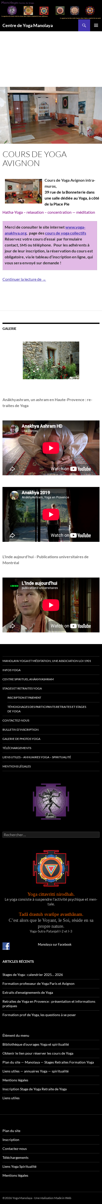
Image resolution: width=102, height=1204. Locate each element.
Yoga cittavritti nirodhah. (51, 894)
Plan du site (11, 1131)
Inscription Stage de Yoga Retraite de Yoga (34, 1089)
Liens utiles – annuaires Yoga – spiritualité (36, 757)
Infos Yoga (11, 670)
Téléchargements (16, 748)
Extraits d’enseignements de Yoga (27, 992)
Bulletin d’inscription (20, 729)
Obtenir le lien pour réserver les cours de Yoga (37, 1053)
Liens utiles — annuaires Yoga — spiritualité (35, 1071)
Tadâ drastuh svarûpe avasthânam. (51, 914)
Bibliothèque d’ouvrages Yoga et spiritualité (35, 1044)
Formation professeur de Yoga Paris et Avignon (38, 983)
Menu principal (96, 25)
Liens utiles (11, 1098)
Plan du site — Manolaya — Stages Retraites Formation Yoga (48, 1062)
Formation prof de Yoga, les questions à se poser (39, 1015)
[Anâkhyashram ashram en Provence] (51, 360)
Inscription (10, 1139)
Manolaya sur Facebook (55, 944)
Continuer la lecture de (24, 279)
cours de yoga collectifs (65, 233)
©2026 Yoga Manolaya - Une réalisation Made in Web (36, 1198)
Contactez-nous (15, 720)
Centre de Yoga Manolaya (27, 25)
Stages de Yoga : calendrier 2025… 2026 (32, 974)
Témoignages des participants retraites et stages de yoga (46, 709)
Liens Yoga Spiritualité (19, 1166)
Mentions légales (16, 766)
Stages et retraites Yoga (22, 688)
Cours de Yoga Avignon (34, 158)
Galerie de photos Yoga (21, 739)
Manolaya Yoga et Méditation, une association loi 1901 (46, 661)
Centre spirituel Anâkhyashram (28, 679)
